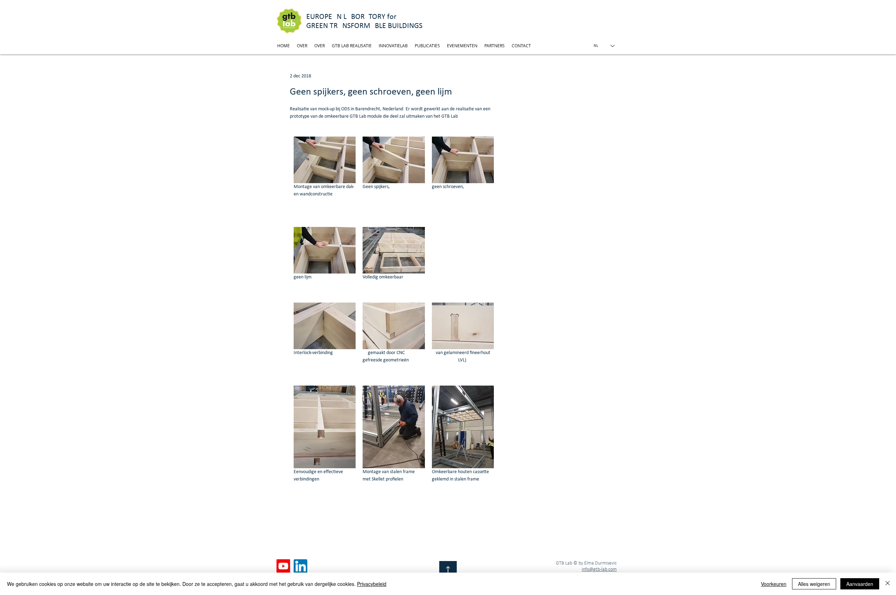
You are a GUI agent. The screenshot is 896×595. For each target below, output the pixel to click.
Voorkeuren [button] (773, 583)
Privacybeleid (371, 583)
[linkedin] (300, 566)
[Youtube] (283, 566)
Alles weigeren (814, 583)
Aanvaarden (859, 583)
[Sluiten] (887, 583)
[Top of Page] (448, 570)
